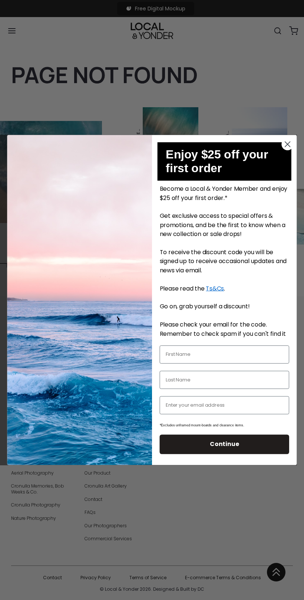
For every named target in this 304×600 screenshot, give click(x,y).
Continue (224, 444)
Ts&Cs (215, 288)
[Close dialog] (287, 144)
